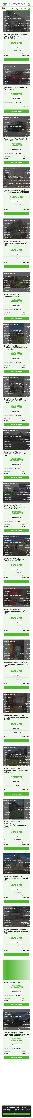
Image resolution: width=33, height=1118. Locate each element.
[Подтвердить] (29, 9)
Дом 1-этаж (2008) (12, 982)
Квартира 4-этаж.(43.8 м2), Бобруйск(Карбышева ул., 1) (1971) (16, 664)
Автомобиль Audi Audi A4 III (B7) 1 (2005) (15, 88)
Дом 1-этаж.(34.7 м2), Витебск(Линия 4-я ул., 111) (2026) (15, 400)
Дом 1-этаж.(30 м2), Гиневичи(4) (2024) (12, 295)
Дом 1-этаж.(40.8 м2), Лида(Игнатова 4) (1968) (14, 559)
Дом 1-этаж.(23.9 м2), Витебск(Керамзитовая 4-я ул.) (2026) (15, 347)
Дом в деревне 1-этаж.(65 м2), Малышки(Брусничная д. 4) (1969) (16, 931)
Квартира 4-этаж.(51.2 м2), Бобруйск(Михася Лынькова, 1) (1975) (16, 717)
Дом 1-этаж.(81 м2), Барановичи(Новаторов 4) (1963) (15, 453)
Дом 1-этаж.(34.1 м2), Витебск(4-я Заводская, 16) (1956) (15, 243)
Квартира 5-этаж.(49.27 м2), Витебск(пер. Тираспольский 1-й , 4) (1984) (16, 36)
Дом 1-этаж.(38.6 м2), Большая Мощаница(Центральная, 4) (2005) (15, 824)
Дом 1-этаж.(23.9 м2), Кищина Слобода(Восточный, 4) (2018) (16, 770)
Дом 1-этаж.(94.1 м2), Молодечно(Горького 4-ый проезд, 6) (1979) (15, 506)
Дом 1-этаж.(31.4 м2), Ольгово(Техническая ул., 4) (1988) (16, 878)
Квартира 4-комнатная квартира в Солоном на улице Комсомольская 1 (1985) (16, 1034)
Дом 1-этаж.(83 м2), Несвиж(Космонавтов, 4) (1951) (14, 611)
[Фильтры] (4, 8)
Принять (16, 1114)
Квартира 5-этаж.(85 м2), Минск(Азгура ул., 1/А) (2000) (16, 191)
